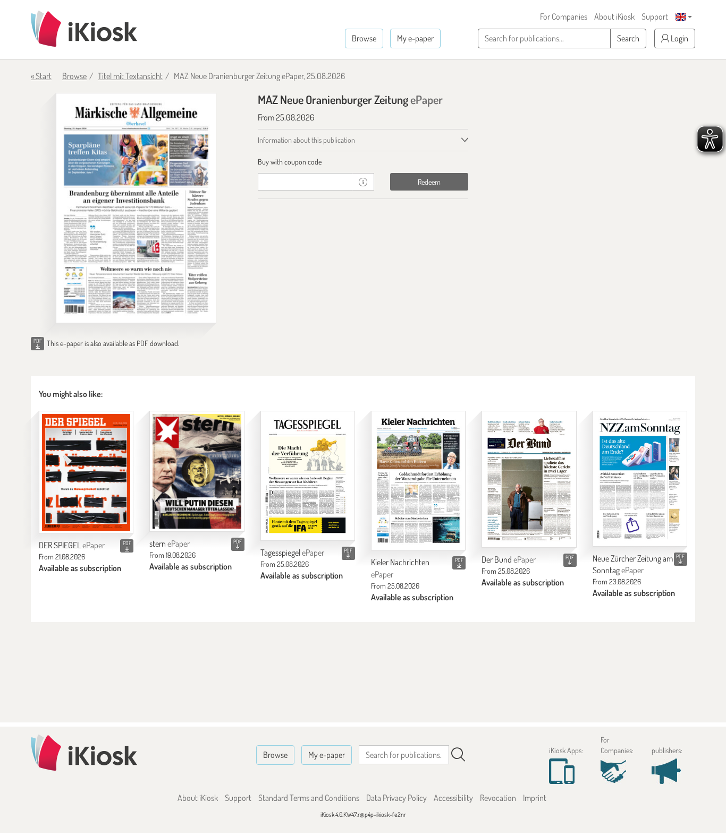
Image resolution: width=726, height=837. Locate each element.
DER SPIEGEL (72, 545)
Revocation (498, 797)
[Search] (458, 754)
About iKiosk (614, 16)
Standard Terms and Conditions (308, 797)
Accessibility (453, 797)
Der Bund (509, 559)
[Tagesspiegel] (307, 476)
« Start (41, 76)
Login (678, 38)
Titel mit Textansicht (130, 76)
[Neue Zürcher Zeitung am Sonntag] (640, 479)
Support (654, 16)
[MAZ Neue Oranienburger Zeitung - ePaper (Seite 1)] (136, 208)
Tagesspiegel (292, 552)
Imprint (534, 797)
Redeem (429, 181)
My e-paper (415, 38)
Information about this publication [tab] (306, 139)
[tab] (363, 161)
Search (628, 38)
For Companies (563, 16)
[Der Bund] (529, 479)
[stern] (196, 471)
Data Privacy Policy (396, 797)
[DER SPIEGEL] (86, 472)
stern (169, 543)
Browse (364, 38)
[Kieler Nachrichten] (418, 480)
